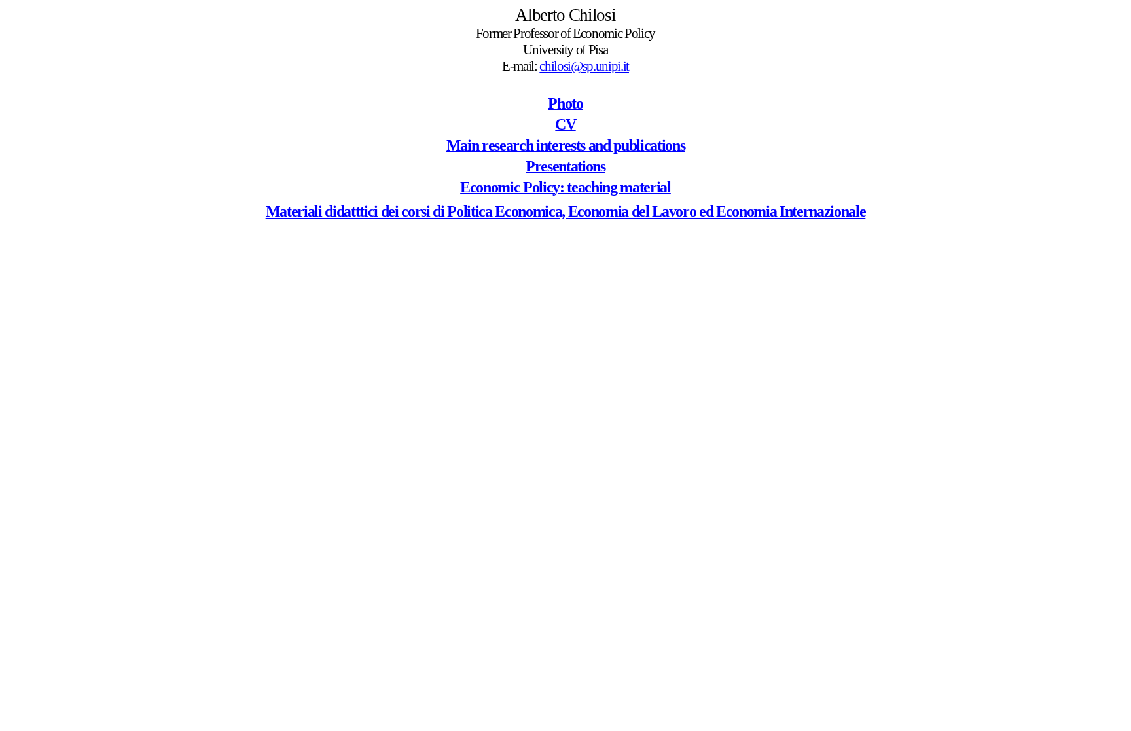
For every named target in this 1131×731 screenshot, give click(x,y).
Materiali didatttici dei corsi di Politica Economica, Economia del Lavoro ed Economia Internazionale (566, 211)
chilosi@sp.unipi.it (584, 66)
